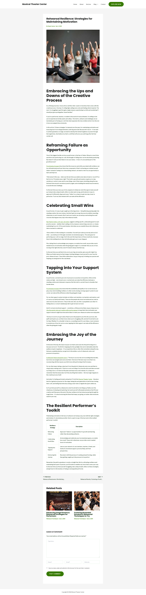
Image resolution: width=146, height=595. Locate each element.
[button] (97, 4)
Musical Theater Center (34, 4)
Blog (95, 4)
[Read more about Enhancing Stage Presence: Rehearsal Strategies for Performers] (59, 501)
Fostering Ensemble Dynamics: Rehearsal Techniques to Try (83, 514)
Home (75, 4)
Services (88, 4)
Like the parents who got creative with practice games (61, 310)
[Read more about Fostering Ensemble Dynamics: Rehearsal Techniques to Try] (87, 501)
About (81, 4)
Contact (103, 4)
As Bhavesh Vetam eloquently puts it (56, 357)
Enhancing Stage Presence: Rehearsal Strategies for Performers (58, 514)
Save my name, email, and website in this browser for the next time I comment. (69, 568)
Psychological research (53, 166)
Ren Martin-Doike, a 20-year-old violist (57, 222)
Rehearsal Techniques (52, 518)
